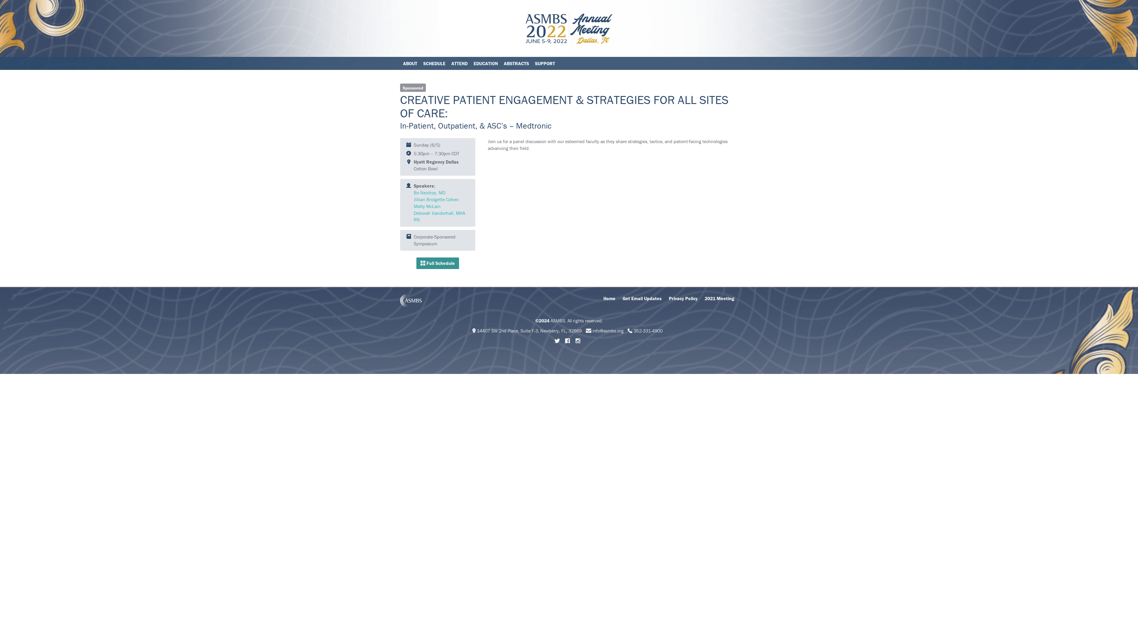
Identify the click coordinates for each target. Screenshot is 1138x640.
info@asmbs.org (608, 331)
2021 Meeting (719, 298)
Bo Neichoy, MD (429, 193)
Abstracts (516, 63)
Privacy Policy (683, 298)
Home (609, 298)
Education (486, 63)
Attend (459, 63)
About (410, 63)
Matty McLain (427, 206)
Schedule (434, 63)
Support (545, 63)
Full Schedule (440, 263)
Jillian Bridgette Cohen (436, 199)
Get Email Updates (642, 298)
